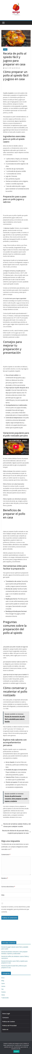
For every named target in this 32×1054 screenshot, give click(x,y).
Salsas (3, 995)
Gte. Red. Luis (17, 68)
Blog (2, 980)
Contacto (5, 1018)
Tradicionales (5, 998)
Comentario (5, 854)
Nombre (4, 878)
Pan (2, 989)
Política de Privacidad (9, 1025)
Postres (3, 992)
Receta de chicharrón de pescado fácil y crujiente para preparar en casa (15, 832)
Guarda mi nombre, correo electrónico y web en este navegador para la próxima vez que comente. (15, 909)
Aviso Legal (6, 1014)
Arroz (2, 978)
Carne (5, 49)
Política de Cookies (8, 1022)
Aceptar (16, 1051)
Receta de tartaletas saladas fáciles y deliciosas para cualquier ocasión (17, 825)
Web (2, 895)
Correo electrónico (8, 887)
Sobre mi (5, 1029)
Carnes (3, 986)
